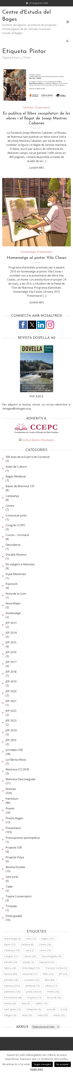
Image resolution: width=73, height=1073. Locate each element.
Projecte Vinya (15, 857)
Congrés (11, 956)
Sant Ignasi (12, 1009)
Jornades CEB (14, 750)
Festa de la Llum (16, 593)
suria (51, 1009)
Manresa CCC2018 (17, 769)
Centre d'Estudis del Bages (26, 16)
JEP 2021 (11, 701)
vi (64, 1009)
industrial (29, 974)
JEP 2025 (11, 740)
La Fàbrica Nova (16, 759)
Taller (9, 886)
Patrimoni (12, 799)
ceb (29, 950)
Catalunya (12, 950)
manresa (12, 985)
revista (10, 1003)
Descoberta (13, 545)
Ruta (26, 1003)
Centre (10, 506)
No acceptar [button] (62, 1064)
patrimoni (12, 991)
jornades (11, 979)
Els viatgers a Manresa (20, 564)
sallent (41, 1003)
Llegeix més (36, 167)
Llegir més (36, 1069)
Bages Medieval (16, 476)
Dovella (10, 962)
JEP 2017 (11, 662)
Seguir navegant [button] (42, 1064)
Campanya (12, 496)
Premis (10, 808)
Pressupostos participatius (23, 838)
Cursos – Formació (17, 535)
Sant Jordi (12, 877)
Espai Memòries (16, 574)
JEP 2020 (11, 691)
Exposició (11, 584)
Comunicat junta (16, 515)
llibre (50, 979)
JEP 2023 (11, 720)
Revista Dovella (15, 867)
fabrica (10, 968)
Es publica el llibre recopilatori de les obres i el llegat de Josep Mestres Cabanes (36, 118)
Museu (51, 985)
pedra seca (34, 991)
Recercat (54, 997)
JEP (63, 974)
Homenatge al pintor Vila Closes (36, 258)
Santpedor (33, 1009)
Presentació (42, 107)
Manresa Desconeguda (20, 779)
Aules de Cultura (16, 466)
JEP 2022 (11, 711)
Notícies (28, 107)
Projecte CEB (14, 847)
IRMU (47, 974)
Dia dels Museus (16, 554)
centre (45, 950)
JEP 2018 (11, 672)
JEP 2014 (11, 633)
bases (9, 944)
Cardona (27, 944)
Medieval (32, 985)
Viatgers (10, 1015)
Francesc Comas (56, 968)
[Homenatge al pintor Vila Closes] (36, 212)
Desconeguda (51, 956)
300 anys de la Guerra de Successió (28, 457)
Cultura (29, 956)
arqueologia (12, 938)
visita (43, 1015)
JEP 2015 (11, 642)
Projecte (34, 997)
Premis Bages (14, 818)
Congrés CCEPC (15, 525)
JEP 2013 (11, 623)
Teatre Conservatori (19, 896)
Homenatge (28, 252)
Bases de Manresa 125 (20, 486)
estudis (28, 962)
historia (10, 974)
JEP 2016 (11, 652)
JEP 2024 (11, 730)
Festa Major (13, 603)
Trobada (11, 906)
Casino (45, 944)
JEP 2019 (11, 681)
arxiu (31, 938)
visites (59, 1015)
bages (47, 938)
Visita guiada (14, 916)
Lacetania (32, 979)
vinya (27, 1015)
